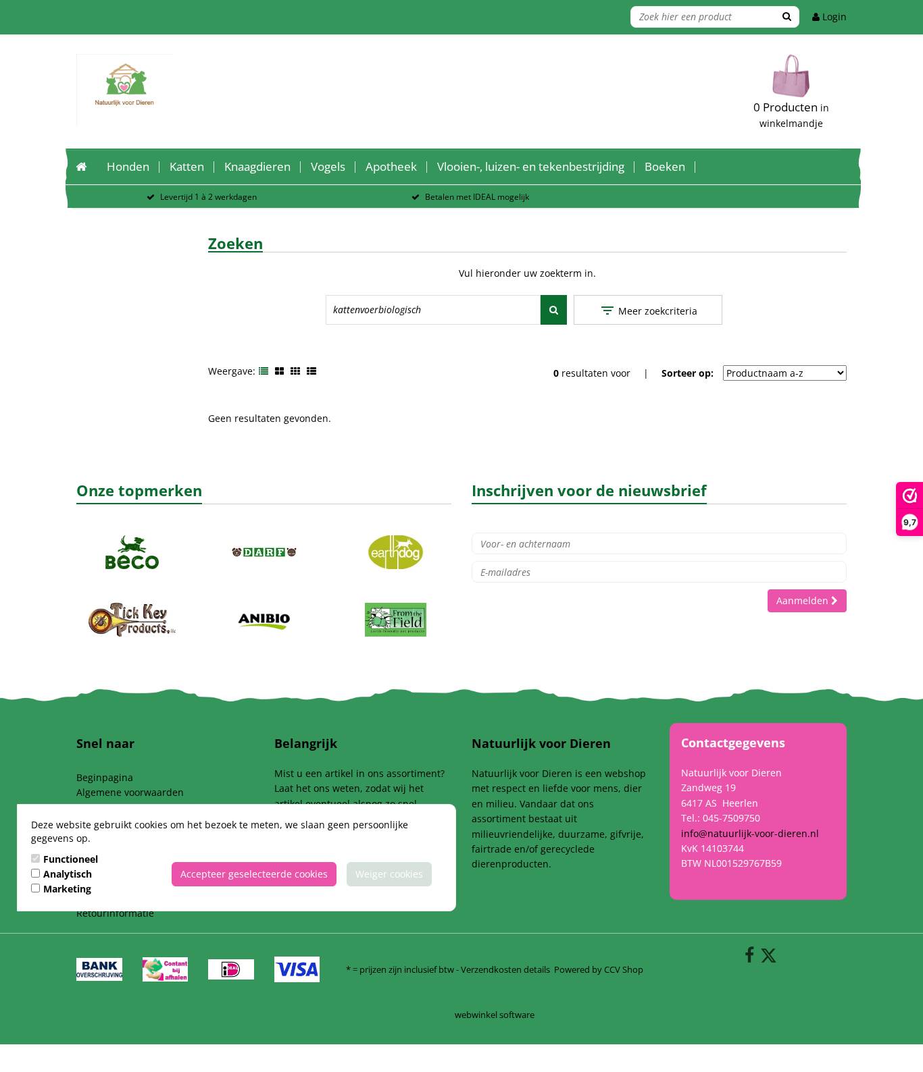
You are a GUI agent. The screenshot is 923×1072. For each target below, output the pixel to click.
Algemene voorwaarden (130, 792)
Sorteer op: (688, 373)
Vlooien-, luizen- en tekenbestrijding (530, 166)
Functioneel (70, 859)
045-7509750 (731, 817)
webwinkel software (494, 1015)
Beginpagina (104, 777)
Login (833, 16)
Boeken (665, 166)
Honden (128, 166)
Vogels (328, 166)
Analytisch (67, 873)
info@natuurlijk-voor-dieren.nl (750, 833)
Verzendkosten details (505, 969)
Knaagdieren (257, 166)
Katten (187, 166)
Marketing (67, 888)
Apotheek (391, 166)
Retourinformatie (115, 913)
